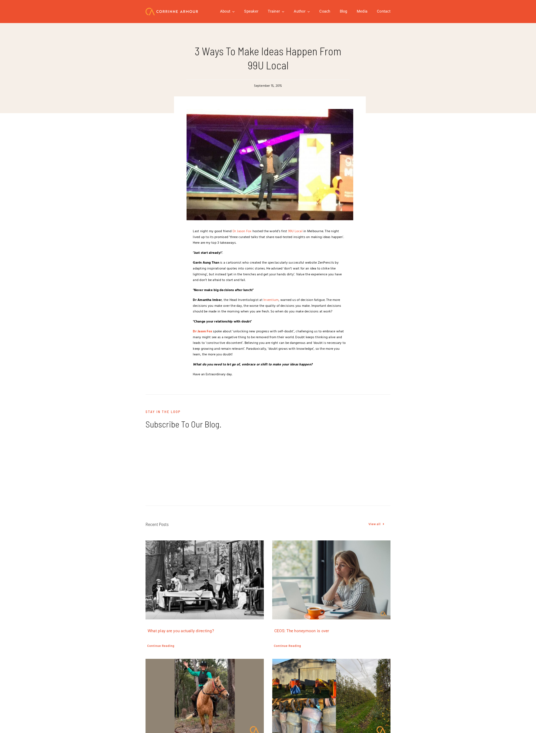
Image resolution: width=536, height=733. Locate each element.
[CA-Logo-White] (172, 9)
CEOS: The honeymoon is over (301, 630)
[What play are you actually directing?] (205, 579)
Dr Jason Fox (242, 231)
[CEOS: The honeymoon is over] (331, 579)
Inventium (270, 300)
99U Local (295, 231)
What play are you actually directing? (181, 630)
